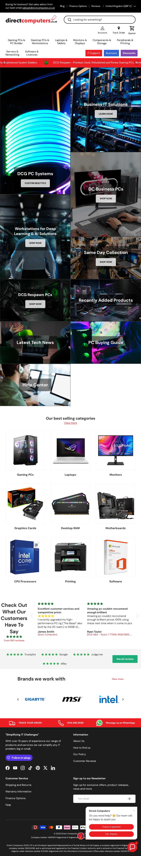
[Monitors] (115, 450)
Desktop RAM (70, 528)
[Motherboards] (115, 503)
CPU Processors (25, 581)
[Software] (115, 557)
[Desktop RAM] (70, 503)
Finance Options (78, 6)
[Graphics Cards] (25, 503)
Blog (62, 6)
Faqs (8, 805)
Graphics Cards (25, 528)
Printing (70, 581)
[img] (14, 637)
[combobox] (99, 20)
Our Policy (79, 754)
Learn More (106, 113)
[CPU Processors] (25, 557)
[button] (132, 30)
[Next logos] (123, 699)
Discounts (129, 53)
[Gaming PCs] (25, 450)
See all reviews (125, 658)
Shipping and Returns (18, 785)
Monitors (116, 475)
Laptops (70, 475)
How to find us (81, 747)
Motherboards (116, 528)
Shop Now (106, 198)
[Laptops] (70, 450)
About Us (78, 741)
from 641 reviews (14, 640)
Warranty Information (18, 791)
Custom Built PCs (35, 183)
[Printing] (70, 557)
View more (70, 423)
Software (115, 581)
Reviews (96, 6)
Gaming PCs (25, 475)
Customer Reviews (84, 761)
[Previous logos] (18, 699)
